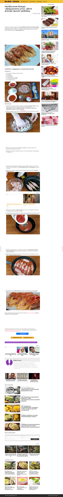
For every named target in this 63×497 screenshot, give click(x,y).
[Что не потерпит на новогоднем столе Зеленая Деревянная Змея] (12, 390)
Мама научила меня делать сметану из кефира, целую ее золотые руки (33, 488)
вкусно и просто (17, 342)
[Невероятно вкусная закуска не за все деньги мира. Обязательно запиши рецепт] (12, 427)
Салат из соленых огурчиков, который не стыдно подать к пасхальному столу (34, 473)
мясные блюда (29, 342)
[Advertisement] (22, 38)
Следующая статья (28, 337)
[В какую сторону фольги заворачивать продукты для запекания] (49, 107)
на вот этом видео (30, 312)
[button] (57, 1)
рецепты (35, 342)
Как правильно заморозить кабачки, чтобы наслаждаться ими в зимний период (30, 399)
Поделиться (23, 110)
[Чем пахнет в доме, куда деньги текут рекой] (49, 10)
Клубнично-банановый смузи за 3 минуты (49, 126)
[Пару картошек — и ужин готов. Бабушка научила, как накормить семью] (10, 481)
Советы (45, 1)
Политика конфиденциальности (11, 495)
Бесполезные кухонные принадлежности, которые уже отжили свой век (48, 89)
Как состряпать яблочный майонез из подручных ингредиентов (22, 488)
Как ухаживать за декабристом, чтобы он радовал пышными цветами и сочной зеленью (48, 52)
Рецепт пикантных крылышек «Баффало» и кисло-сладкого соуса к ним (49, 76)
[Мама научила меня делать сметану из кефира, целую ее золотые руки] (34, 481)
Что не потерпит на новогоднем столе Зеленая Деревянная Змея (30, 389)
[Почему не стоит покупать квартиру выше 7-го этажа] (49, 34)
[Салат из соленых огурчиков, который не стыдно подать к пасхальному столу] (34, 465)
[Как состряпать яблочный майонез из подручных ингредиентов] (22, 481)
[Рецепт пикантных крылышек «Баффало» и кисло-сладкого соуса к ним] (49, 70)
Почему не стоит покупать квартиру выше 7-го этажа (49, 39)
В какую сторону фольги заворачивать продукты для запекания (48, 113)
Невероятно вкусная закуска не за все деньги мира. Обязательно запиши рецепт (30, 426)
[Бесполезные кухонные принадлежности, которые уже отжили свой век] (49, 83)
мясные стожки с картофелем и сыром (12, 331)
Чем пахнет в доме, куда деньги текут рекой (48, 16)
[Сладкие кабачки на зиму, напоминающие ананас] (12, 417)
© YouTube (6, 66)
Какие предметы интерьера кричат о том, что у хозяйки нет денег (49, 101)
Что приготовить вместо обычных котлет (49, 28)
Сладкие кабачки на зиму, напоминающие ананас (29, 416)
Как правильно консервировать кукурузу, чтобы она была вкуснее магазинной (29, 408)
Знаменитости (24, 1)
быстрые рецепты (8, 342)
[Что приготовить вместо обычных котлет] (49, 22)
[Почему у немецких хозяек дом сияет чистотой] (49, 58)
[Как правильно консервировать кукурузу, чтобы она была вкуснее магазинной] (12, 408)
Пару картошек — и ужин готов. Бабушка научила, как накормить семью (10, 488)
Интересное (32, 1)
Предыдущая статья (17, 337)
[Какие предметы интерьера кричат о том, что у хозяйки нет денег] (49, 96)
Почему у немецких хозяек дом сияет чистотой (48, 64)
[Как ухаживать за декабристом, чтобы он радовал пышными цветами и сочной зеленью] (49, 46)
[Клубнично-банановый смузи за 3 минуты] (49, 120)
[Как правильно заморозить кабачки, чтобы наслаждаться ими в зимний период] (12, 399)
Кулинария (39, 1)
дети (23, 342)
